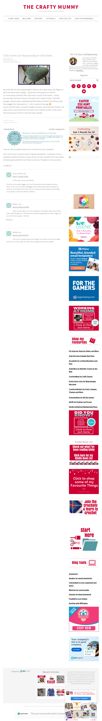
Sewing (12, 59)
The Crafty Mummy (51, 6)
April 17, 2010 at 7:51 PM (20, 176)
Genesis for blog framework (80, 594)
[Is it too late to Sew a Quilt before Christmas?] (60, 679)
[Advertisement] (51, 37)
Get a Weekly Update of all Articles (12, 62)
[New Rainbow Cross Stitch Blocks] (41, 679)
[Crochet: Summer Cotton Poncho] (51, 692)
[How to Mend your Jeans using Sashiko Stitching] (41, 692)
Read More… (80, 70)
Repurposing (13, 61)
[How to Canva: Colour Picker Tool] (51, 679)
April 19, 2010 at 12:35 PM (21, 207)
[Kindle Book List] (84, 455)
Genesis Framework (60, 706)
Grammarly (73, 574)
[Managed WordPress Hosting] (25, 671)
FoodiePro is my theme (78, 599)
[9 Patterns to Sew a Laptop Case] (60, 692)
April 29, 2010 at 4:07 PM (20, 235)
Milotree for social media (79, 590)
